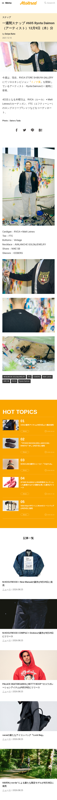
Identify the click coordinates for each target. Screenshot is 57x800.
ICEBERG (37, 377)
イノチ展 (36, 82)
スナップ (6, 17)
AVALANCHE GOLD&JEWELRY (14, 377)
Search (51, 3)
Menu (8, 3)
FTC (29, 377)
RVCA (14, 381)
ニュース (6, 589)
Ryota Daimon (24, 381)
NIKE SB (6, 381)
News (25, 431)
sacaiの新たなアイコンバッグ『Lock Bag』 (23, 735)
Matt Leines (47, 377)
